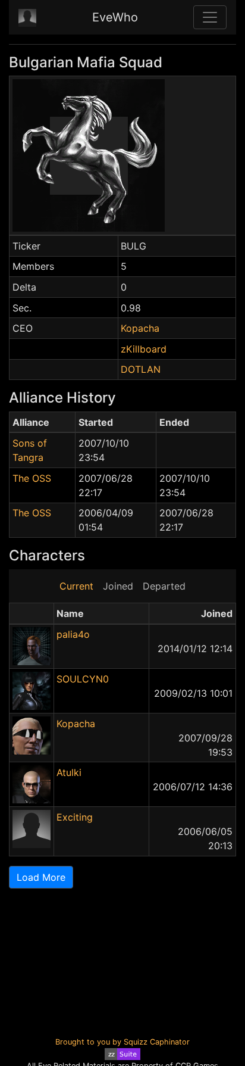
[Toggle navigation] (210, 17)
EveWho (115, 17)
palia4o (73, 634)
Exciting (74, 817)
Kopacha (140, 328)
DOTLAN (141, 369)
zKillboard (144, 349)
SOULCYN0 (82, 679)
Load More (41, 877)
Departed (164, 586)
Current (76, 586)
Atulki (68, 772)
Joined (118, 586)
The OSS (31, 478)
